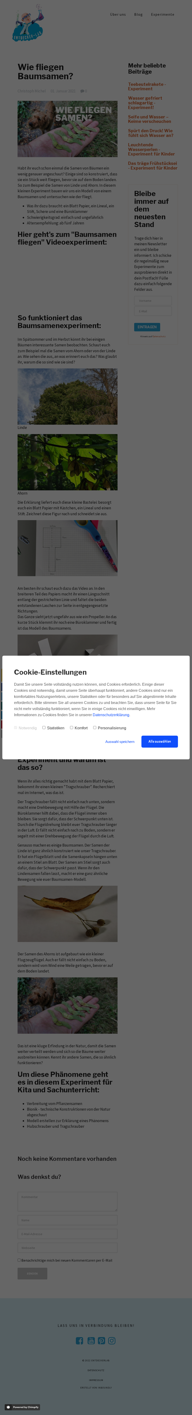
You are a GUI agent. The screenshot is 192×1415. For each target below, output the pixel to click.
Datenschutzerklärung (111, 715)
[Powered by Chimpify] (22, 1407)
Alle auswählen (159, 741)
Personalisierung (112, 728)
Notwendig (28, 728)
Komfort (81, 728)
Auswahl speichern (119, 742)
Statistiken (55, 728)
